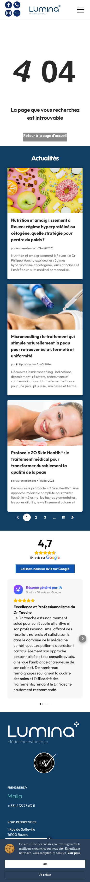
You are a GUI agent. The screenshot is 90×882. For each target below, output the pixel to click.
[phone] (16, 5)
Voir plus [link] (73, 853)
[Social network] (16, 14)
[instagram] (8, 14)
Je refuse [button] (45, 874)
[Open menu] (80, 9)
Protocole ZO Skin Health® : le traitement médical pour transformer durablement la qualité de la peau (40, 462)
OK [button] (45, 864)
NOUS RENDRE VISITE (21, 822)
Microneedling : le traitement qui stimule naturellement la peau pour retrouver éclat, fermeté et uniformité (43, 346)
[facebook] (8, 5)
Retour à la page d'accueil (45, 135)
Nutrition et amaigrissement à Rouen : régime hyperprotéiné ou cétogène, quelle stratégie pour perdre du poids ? (43, 229)
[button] (7, 639)
